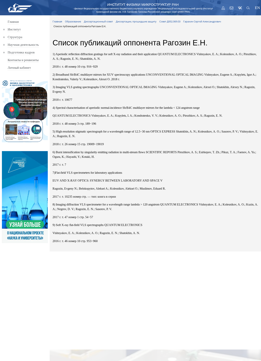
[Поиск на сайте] (248, 8)
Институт (14, 29)
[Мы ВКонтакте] (240, 8)
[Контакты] (231, 8)
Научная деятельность (23, 45)
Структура (15, 37)
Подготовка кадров (21, 52)
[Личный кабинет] (223, 8)
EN (257, 8)
